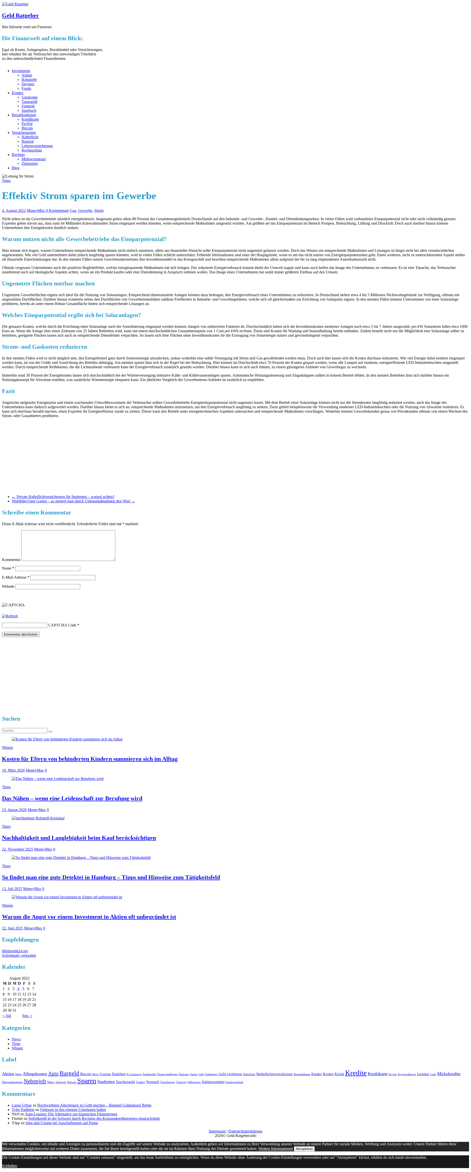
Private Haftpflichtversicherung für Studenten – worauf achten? (63, 497)
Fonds (26, 88)
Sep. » (27, 1016)
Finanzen (184, 1074)
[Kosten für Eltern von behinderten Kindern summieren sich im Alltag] (67, 739)
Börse (95, 1074)
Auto (53, 1073)
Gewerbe (85, 210)
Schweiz (71, 1082)
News (16, 1039)
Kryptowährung (407, 1074)
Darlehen (119, 1074)
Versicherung (167, 1082)
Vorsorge (181, 1082)
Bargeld (69, 1073)
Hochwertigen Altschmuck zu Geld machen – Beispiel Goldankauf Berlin (94, 1105)
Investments (21, 71)
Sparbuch (29, 110)
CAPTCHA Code (62, 625)
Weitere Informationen (275, 1149)
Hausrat (28, 141)
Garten (193, 1074)
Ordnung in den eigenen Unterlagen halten (73, 1110)
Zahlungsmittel (213, 1082)
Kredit (339, 1074)
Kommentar (11, 560)
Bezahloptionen (24, 115)
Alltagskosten (35, 1073)
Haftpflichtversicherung (274, 1074)
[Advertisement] (235, 456)
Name (8, 568)
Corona (105, 1074)
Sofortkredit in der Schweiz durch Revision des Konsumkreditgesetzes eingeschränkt (94, 1118)
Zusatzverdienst (234, 1082)
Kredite (356, 1073)
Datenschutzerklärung (245, 1131)
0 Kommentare (57, 210)
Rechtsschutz (32, 150)
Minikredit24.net (15, 951)
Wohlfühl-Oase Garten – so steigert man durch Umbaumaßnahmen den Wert (73, 501)
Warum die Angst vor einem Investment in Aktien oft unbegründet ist (89, 917)
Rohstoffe (29, 79)
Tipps (6, 180)
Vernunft (152, 1082)
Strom (99, 210)
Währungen (194, 1082)
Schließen (9, 1166)
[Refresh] (10, 616)
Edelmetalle (149, 1074)
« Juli (7, 1016)
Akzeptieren (304, 1149)
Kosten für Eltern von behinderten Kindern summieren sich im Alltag (90, 759)
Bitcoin (27, 128)
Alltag (18, 1074)
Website (8, 586)
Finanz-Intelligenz (167, 1074)
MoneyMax (36, 210)
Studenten (106, 1081)
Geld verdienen (230, 1074)
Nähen (50, 1082)
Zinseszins (30, 163)
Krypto (393, 1074)
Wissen (7, 747)
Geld (201, 1074)
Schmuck (60, 1082)
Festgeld (28, 106)
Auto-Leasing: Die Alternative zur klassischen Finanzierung (71, 1114)
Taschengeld (125, 1082)
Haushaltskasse (302, 1074)
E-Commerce (134, 1074)
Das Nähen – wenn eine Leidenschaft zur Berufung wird (72, 798)
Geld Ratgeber (20, 15)
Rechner (18, 155)
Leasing (423, 1074)
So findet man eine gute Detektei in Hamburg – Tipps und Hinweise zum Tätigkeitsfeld (111, 877)
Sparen (86, 1080)
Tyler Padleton (23, 1110)
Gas (73, 210)
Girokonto (30, 97)
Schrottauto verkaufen (19, 955)
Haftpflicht (30, 137)
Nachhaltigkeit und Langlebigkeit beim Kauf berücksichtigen (79, 838)
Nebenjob (35, 1081)
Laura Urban (22, 1105)
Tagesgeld (29, 102)
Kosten (328, 1074)
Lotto (433, 1074)
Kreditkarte (30, 119)
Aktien (27, 75)
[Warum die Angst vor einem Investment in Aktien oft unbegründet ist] (67, 897)
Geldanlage (211, 1074)
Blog (15, 168)
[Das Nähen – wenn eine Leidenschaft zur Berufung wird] (58, 779)
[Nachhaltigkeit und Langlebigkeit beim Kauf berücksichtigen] (38, 818)
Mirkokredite (448, 1073)
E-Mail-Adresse (15, 577)
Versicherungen (24, 132)
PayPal (27, 124)
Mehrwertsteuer (34, 159)
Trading (140, 1082)
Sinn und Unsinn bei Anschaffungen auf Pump (62, 1123)
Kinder (316, 1074)
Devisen (28, 84)
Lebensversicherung (37, 146)
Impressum (217, 1131)
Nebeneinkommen (12, 1082)
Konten (17, 93)
